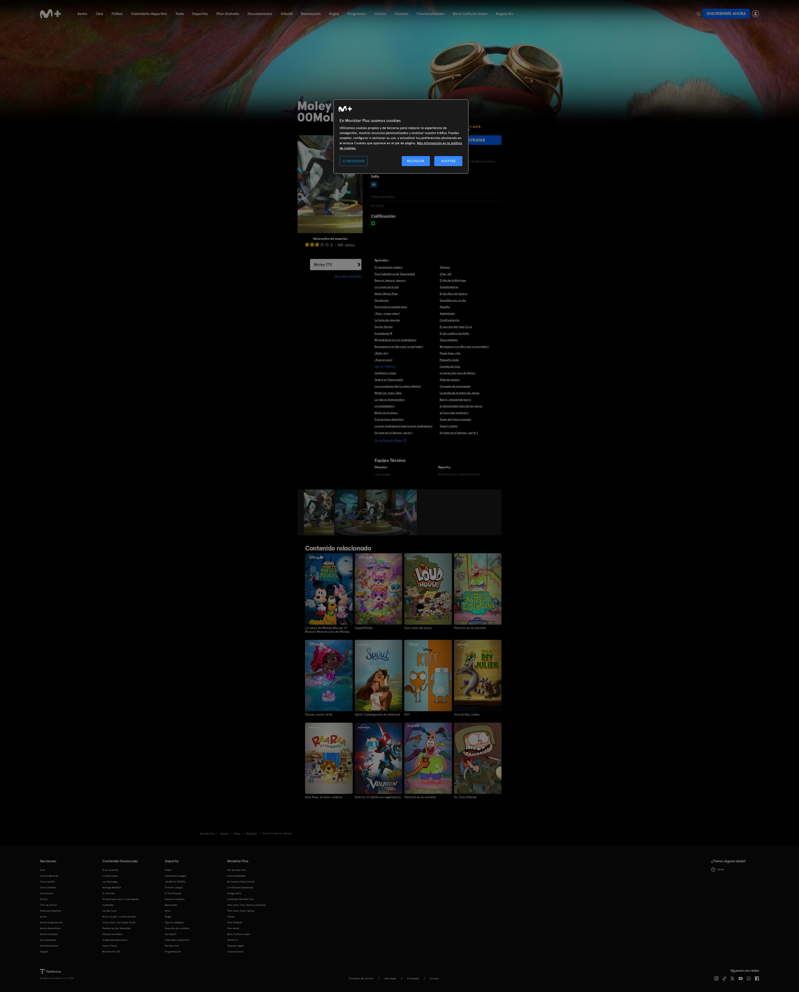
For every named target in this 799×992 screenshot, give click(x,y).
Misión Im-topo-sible (388, 393)
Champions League (175, 875)
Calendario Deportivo (177, 940)
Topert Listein (448, 426)
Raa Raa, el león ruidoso (323, 797)
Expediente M (383, 333)
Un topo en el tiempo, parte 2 (459, 432)
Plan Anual (233, 928)
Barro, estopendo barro (455, 399)
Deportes (200, 13)
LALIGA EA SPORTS (175, 881)
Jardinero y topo (385, 373)
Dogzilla (445, 306)
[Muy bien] (327, 244)
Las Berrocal (109, 910)
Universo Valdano (175, 899)
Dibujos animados (112, 934)
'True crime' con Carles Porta (118, 922)
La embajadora (384, 406)
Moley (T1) (323, 264)
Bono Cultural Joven (470, 13)
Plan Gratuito (227, 13)
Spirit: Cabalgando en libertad (377, 714)
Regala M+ (505, 13)
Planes (231, 916)
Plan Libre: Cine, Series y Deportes (246, 905)
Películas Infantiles (50, 910)
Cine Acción (46, 893)
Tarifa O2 (232, 940)
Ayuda (720, 869)
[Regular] (317, 244)
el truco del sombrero (454, 412)
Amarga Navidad (111, 887)
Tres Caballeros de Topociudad (395, 274)
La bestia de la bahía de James (460, 393)
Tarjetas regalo (235, 945)
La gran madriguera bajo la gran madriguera (403, 426)
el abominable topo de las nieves (461, 406)
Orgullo (44, 951)
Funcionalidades (431, 13)
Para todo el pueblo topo (391, 306)
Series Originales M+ (51, 922)
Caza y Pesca (109, 945)
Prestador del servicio (361, 978)
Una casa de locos (418, 628)
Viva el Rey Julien (467, 714)
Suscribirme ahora (726, 13)
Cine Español (47, 881)
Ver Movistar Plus (236, 870)
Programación (173, 951)
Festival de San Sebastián (116, 928)
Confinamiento (449, 320)
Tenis (179, 13)
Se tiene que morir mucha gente (120, 899)
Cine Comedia (48, 887)
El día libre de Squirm (453, 293)
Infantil (287, 13)
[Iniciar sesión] (755, 13)
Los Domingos (110, 881)
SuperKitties (364, 628)
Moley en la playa (386, 412)
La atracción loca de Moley (457, 373)
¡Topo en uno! (383, 360)
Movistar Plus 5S (111, 951)
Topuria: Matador (174, 922)
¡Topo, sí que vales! (387, 313)
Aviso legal (390, 978)
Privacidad (413, 978)
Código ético (234, 893)
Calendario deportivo (149, 13)
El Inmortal (108, 893)
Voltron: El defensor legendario (378, 797)
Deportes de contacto (177, 928)
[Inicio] (50, 13)
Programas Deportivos (114, 940)
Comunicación (235, 951)
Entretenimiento (49, 945)
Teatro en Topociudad (389, 379)
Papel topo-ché (450, 353)
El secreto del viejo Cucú (456, 326)
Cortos (380, 13)
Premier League (174, 887)
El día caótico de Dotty (454, 333)
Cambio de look (450, 366)
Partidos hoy (172, 945)
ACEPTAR (448, 161)
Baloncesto (311, 13)
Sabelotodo (447, 313)
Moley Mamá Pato (386, 293)
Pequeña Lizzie (449, 360)
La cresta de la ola (387, 287)
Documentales (260, 13)
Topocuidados (449, 340)
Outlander (108, 905)
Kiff (406, 714)
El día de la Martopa (453, 280)
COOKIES (434, 978)
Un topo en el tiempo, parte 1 (393, 432)
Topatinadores (449, 287)
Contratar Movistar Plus (240, 899)
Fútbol (117, 13)
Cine (99, 13)
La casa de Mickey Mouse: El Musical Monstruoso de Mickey (327, 630)
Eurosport (170, 934)
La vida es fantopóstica (389, 399)
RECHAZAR (415, 161)
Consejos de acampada (455, 386)
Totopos (445, 267)
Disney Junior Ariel (318, 714)
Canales (401, 13)
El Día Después (173, 893)
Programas (356, 13)
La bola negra (110, 875)
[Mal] (312, 244)
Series (82, 13)
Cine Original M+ (49, 875)
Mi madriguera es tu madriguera (395, 340)
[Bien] (322, 244)
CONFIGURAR (353, 161)
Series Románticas (50, 928)
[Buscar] (698, 14)
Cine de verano (48, 905)
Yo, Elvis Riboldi (465, 797)
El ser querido (110, 870)
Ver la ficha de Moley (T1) (391, 440)
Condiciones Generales (240, 887)
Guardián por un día (453, 300)
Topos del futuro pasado (455, 419)
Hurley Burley (384, 326)
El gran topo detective (389, 419)
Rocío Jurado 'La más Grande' (119, 916)
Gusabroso (382, 300)
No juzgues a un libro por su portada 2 (464, 346)
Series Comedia (49, 934)
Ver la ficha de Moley (347, 276)
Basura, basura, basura (390, 280)
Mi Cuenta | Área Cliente (241, 881)
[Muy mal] (307, 244)
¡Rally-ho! (381, 353)
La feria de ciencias (387, 320)
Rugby (334, 13)
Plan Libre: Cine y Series (240, 910)
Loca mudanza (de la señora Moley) (398, 386)
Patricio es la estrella (470, 628)
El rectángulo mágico (388, 267)
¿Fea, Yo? (446, 274)
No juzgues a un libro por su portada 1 (399, 346)
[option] (319, 512)
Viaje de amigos (450, 379)
